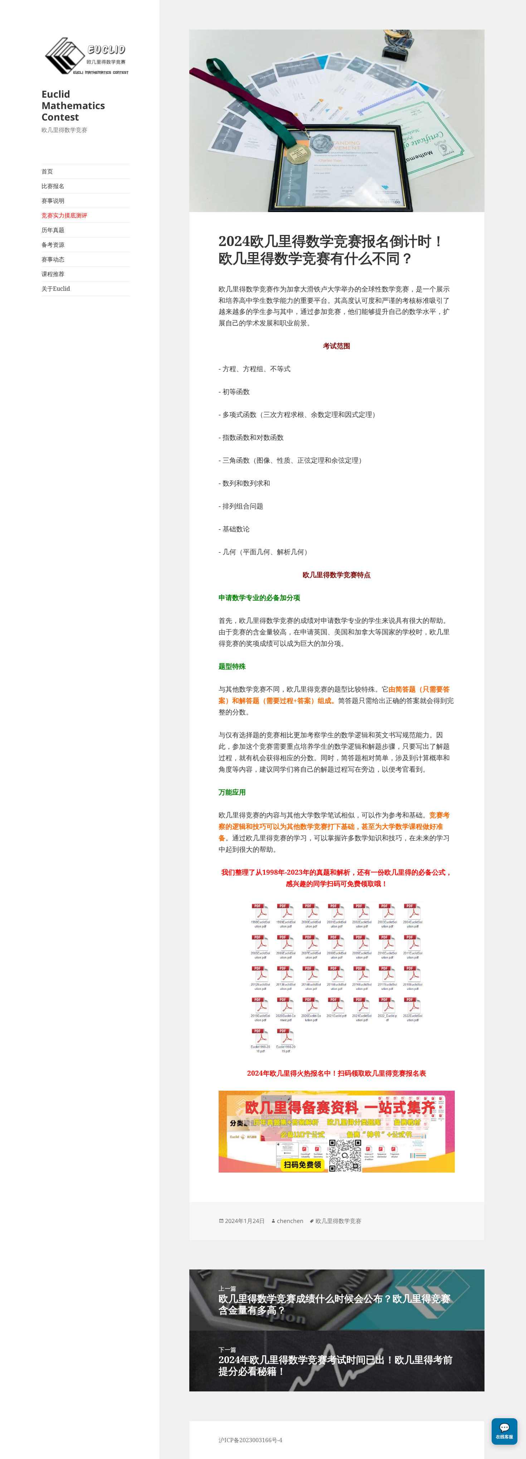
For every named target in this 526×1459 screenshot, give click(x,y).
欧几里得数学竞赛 (338, 1221)
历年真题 (53, 230)
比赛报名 (53, 186)
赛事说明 (53, 201)
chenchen (290, 1221)
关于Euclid (56, 289)
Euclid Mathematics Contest (73, 105)
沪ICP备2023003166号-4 (250, 1440)
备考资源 (53, 245)
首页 (47, 171)
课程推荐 (53, 274)
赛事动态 (53, 259)
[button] (504, 1431)
